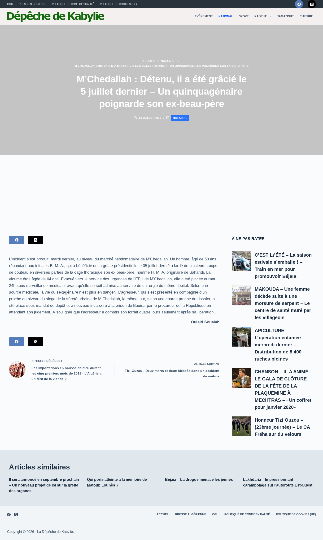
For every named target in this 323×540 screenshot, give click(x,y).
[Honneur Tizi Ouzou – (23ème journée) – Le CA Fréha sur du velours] (242, 426)
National (225, 16)
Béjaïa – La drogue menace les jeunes (199, 480)
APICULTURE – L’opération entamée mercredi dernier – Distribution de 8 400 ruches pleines (278, 344)
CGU (10, 4)
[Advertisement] (161, 191)
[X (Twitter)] (312, 4)
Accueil (163, 514)
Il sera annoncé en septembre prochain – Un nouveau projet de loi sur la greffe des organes (44, 485)
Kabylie (260, 16)
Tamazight (285, 16)
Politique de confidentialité (73, 4)
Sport (244, 16)
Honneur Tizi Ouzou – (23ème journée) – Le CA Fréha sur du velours (282, 427)
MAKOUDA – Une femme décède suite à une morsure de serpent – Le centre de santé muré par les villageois (283, 303)
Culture (306, 16)
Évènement (204, 16)
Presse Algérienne (32, 4)
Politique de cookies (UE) (118, 4)
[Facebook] (299, 4)
